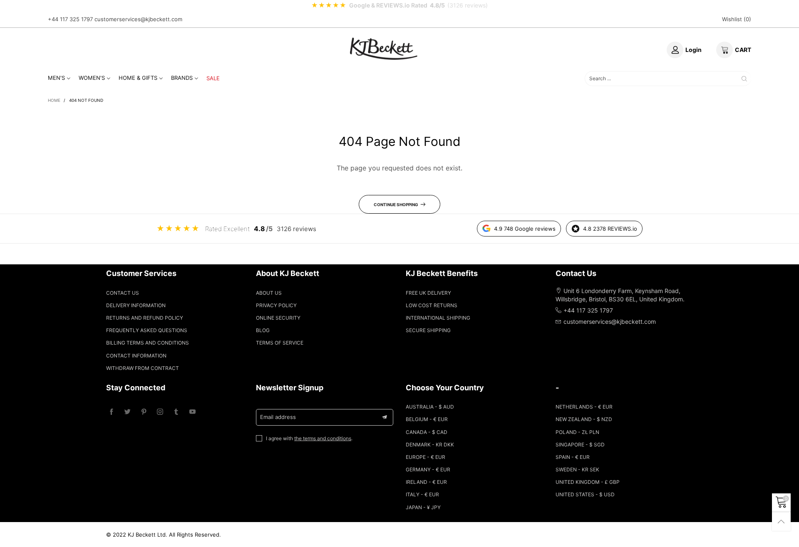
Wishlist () (736, 19)
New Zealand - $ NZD (584, 419)
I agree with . (309, 438)
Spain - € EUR (573, 457)
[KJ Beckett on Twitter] (127, 412)
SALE (213, 78)
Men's (56, 77)
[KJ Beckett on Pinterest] (144, 412)
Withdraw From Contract (142, 368)
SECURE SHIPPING (428, 330)
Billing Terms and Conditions (147, 343)
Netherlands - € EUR (584, 407)
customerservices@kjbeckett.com (138, 19)
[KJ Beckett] (383, 48)
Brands (182, 77)
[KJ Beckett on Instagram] (160, 412)
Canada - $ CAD (426, 432)
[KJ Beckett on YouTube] (192, 412)
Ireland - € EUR (426, 482)
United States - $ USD (585, 494)
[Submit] (744, 78)
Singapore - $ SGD (580, 444)
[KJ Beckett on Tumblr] (176, 412)
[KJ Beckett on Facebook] (111, 412)
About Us (269, 293)
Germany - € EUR (428, 469)
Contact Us (122, 293)
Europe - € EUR (425, 457)
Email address (278, 417)
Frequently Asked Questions (146, 330)
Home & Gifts (138, 77)
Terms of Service (279, 343)
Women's (92, 77)
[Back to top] (781, 521)
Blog (263, 330)
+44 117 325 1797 (70, 19)
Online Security (278, 318)
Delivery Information (136, 305)
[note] (399, 5)
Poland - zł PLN (577, 432)
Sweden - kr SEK (577, 469)
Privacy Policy (276, 305)
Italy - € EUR (422, 494)
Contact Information (136, 355)
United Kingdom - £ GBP (588, 482)
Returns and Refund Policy (144, 318)
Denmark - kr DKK (430, 444)
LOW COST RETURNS (431, 305)
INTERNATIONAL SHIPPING (438, 318)
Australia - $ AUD (430, 407)
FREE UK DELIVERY (428, 293)
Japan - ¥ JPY (423, 507)
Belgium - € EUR (427, 419)
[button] (384, 417)
